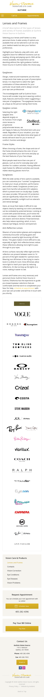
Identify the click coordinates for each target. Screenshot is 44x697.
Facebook (20, 667)
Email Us (22, 662)
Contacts (10, 566)
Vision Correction (14, 571)
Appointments (33, 15)
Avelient (32, 686)
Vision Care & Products (16, 558)
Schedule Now (23, 606)
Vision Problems (13, 583)
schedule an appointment (24, 288)
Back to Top (22, 691)
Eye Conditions (13, 575)
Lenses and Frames (15, 562)
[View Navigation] (3, 15)
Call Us (14, 15)
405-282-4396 (25, 653)
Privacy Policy (13, 686)
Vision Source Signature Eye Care (22, 675)
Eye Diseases (12, 579)
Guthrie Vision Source (25, 682)
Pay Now (22, 629)
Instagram (23, 667)
